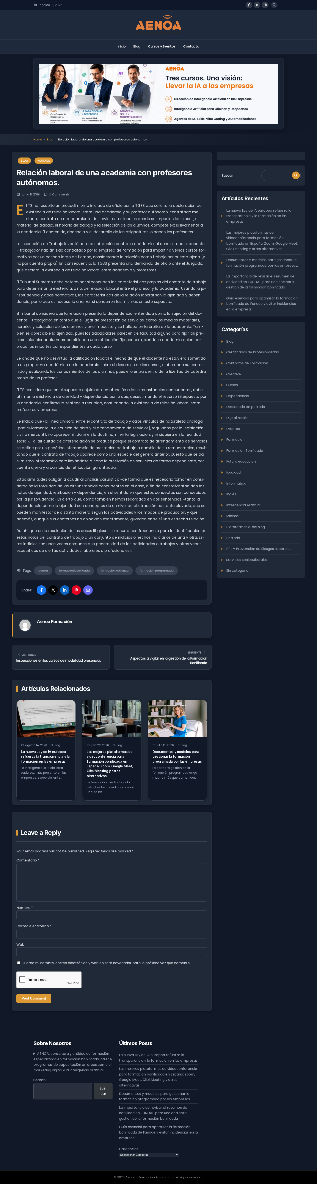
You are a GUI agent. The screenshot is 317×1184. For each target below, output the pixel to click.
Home (37, 139)
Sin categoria (237, 570)
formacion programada (157, 570)
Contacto (191, 46)
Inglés (231, 493)
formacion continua (115, 570)
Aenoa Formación (54, 621)
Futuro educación (241, 461)
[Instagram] (265, 5)
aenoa (43, 570)
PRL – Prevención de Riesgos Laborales (258, 548)
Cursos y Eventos (162, 46)
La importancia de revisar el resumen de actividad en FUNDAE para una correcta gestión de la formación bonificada (260, 282)
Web (20, 944)
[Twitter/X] (257, 5)
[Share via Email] (88, 590)
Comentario (27, 860)
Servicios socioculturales (247, 559)
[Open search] (274, 5)
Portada (44, 160)
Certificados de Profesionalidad (252, 352)
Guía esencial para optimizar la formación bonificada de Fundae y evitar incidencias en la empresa (262, 304)
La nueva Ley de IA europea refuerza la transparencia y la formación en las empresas (45, 756)
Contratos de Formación (247, 363)
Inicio (122, 46)
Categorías (128, 1148)
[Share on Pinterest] (76, 590)
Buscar (227, 175)
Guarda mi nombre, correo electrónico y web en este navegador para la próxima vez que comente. (106, 962)
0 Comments (59, 194)
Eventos (233, 428)
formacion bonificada (74, 570)
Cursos (232, 384)
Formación (235, 439)
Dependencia (237, 395)
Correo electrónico (34, 926)
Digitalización (237, 417)
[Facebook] (249, 5)
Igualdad (233, 472)
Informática (236, 483)
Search (39, 1079)
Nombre (24, 907)
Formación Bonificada (244, 450)
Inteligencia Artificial (243, 504)
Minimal (232, 515)
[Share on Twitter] (53, 590)
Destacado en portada (245, 406)
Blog (136, 46)
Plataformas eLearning (245, 526)
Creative (233, 374)
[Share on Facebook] (41, 590)
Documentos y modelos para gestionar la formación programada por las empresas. (177, 756)
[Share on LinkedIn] (64, 590)
